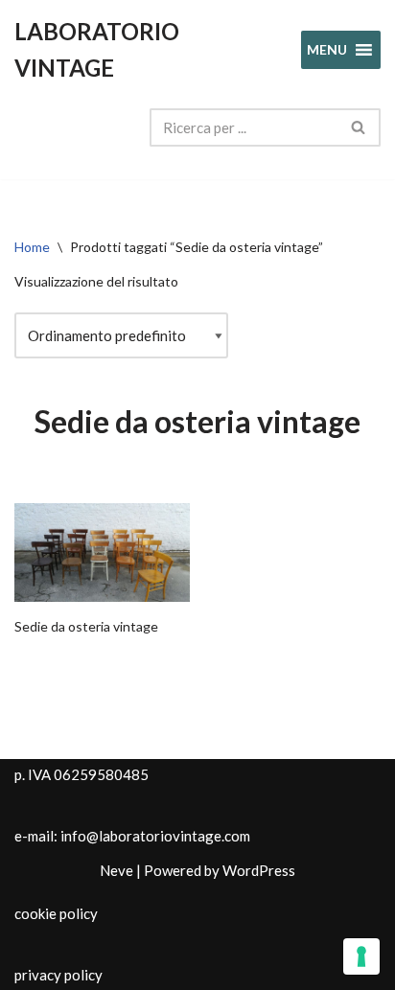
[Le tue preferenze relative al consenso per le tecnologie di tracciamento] (361, 956)
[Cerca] (359, 127)
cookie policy (56, 913)
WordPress (258, 870)
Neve (116, 870)
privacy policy (58, 974)
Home (32, 247)
